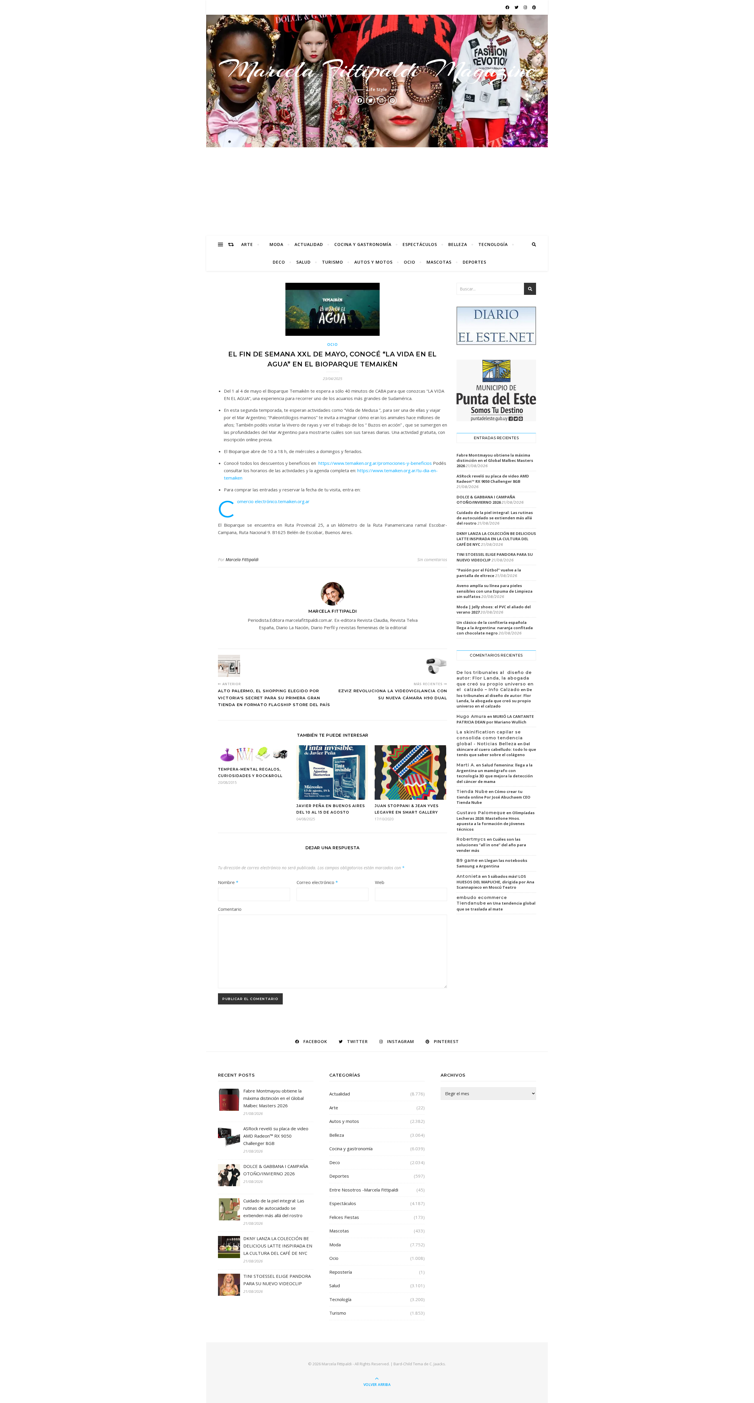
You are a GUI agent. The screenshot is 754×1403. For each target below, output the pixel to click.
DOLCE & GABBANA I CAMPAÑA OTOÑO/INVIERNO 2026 (486, 499)
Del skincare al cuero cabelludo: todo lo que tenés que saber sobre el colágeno (496, 749)
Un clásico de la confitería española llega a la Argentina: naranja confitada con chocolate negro (495, 628)
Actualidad (309, 244)
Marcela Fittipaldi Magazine (377, 69)
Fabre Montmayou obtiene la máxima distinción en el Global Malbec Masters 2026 (495, 460)
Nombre (228, 882)
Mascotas (439, 262)
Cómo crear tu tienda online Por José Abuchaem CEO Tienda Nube (493, 797)
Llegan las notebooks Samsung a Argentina (492, 863)
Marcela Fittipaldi (242, 559)
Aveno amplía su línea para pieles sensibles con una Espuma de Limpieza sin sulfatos (495, 591)
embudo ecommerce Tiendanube (482, 900)
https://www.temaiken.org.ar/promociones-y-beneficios (375, 463)
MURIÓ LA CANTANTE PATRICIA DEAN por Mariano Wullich (495, 719)
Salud (303, 262)
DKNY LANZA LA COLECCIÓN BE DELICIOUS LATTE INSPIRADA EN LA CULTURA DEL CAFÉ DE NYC (496, 539)
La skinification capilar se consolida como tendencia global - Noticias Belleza (490, 737)
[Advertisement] (377, 191)
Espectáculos (420, 244)
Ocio (409, 262)
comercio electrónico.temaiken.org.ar (273, 501)
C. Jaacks (437, 1363)
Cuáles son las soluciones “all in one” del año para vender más (491, 845)
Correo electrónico (317, 882)
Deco (279, 262)
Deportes (474, 262)
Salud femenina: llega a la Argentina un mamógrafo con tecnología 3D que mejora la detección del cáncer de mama (495, 773)
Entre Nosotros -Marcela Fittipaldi (363, 1190)
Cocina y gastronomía (362, 244)
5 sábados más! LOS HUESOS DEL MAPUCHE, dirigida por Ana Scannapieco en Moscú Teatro (495, 882)
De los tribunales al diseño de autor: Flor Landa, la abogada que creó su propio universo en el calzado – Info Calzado (495, 681)
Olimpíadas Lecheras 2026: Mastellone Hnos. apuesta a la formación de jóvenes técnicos (496, 821)
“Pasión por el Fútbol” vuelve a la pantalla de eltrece (489, 572)
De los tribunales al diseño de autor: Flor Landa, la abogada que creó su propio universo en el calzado (494, 698)
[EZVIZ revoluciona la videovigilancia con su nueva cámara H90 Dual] (436, 666)
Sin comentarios (432, 559)
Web (379, 882)
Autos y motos (373, 262)
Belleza (457, 244)
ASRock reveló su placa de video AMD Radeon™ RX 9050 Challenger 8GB (493, 478)
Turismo (332, 262)
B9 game (467, 860)
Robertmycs (471, 839)
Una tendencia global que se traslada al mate (496, 906)
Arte (247, 244)
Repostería (340, 1272)
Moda (276, 244)
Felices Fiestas (344, 1217)
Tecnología (493, 244)
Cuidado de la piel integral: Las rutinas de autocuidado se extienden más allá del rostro (495, 518)
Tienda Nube (472, 791)
